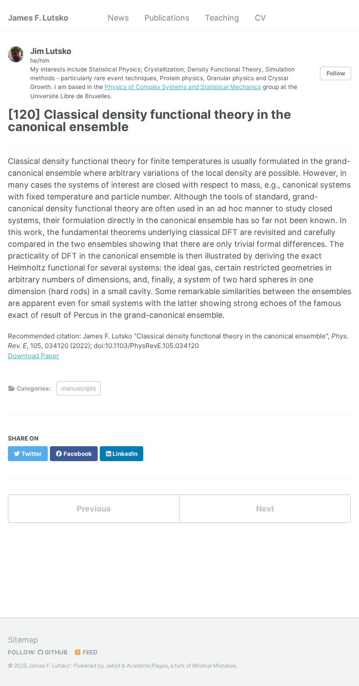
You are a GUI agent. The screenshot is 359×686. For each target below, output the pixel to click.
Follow (336, 73)
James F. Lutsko (38, 17)
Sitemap (23, 639)
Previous (94, 508)
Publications (166, 17)
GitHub (55, 652)
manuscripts (78, 388)
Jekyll (113, 665)
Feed (89, 652)
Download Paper (33, 356)
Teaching (222, 17)
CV (260, 17)
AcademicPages (147, 665)
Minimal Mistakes (214, 665)
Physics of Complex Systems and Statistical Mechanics (183, 86)
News (118, 17)
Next (265, 508)
